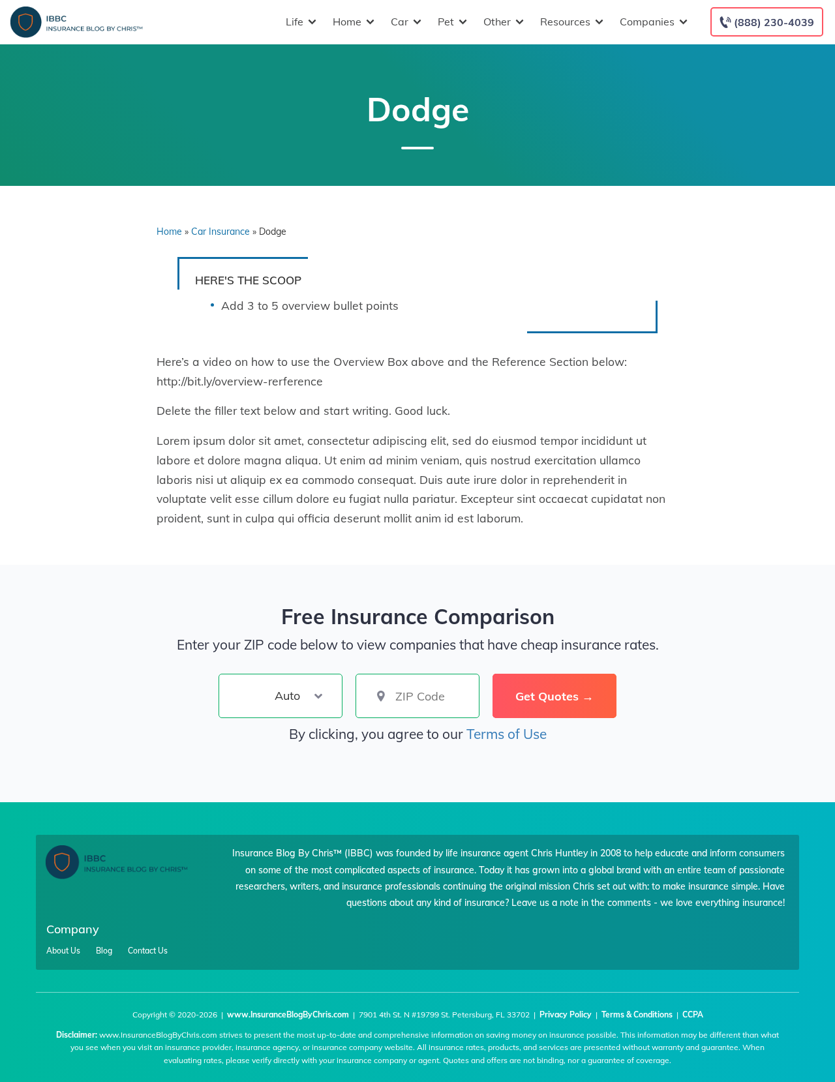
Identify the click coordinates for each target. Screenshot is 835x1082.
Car (399, 21)
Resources (565, 21)
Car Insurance (220, 231)
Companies (647, 21)
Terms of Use (506, 733)
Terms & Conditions (637, 1014)
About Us (63, 950)
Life (294, 21)
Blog (104, 950)
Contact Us (148, 950)
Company (72, 929)
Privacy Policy (565, 1014)
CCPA (692, 1014)
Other (497, 21)
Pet (446, 21)
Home (347, 21)
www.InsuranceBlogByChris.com (288, 1014)
